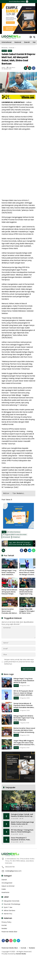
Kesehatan (5, 892)
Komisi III (7, 537)
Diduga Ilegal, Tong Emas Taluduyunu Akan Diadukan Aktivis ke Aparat (9, 573)
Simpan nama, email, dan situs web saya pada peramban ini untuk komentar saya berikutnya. (19, 662)
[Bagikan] (33, 68)
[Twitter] (25, 550)
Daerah (4, 51)
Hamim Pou (8, 914)
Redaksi (4, 928)
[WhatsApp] (33, 550)
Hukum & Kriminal (8, 886)
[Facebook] (21, 550)
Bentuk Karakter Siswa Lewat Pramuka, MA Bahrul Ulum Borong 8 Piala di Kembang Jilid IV (9, 611)
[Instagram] (11, 940)
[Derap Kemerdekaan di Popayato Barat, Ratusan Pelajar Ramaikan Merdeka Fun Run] (10, 583)
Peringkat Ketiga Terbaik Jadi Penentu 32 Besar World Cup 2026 (22, 815)
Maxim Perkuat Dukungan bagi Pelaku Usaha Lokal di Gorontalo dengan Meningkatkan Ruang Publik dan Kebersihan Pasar (22, 823)
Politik (10, 51)
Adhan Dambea (14, 532)
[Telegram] (29, 550)
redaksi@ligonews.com (13, 871)
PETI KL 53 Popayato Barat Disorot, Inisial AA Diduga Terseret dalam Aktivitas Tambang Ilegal (26, 573)
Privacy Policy (6, 922)
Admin (3, 67)
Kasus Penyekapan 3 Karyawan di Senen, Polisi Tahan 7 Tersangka (20, 839)
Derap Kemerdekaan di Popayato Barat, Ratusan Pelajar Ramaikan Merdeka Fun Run (9, 592)
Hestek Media (21, 954)
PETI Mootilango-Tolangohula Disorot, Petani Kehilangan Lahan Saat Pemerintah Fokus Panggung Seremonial (22, 831)
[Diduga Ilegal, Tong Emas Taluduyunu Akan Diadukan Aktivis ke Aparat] (10, 563)
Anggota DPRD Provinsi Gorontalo (15, 535)
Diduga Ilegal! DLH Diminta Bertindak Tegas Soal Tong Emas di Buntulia (26, 592)
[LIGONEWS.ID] (11, 37)
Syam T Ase (8, 907)
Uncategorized (7, 883)
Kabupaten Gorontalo (11, 901)
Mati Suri (17, 537)
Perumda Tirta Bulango (12, 904)
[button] (30, 37)
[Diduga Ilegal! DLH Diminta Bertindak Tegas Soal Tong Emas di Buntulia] (27, 583)
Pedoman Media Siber (9, 932)
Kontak (4, 925)
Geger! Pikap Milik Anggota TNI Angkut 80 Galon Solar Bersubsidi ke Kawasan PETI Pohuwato (27, 611)
